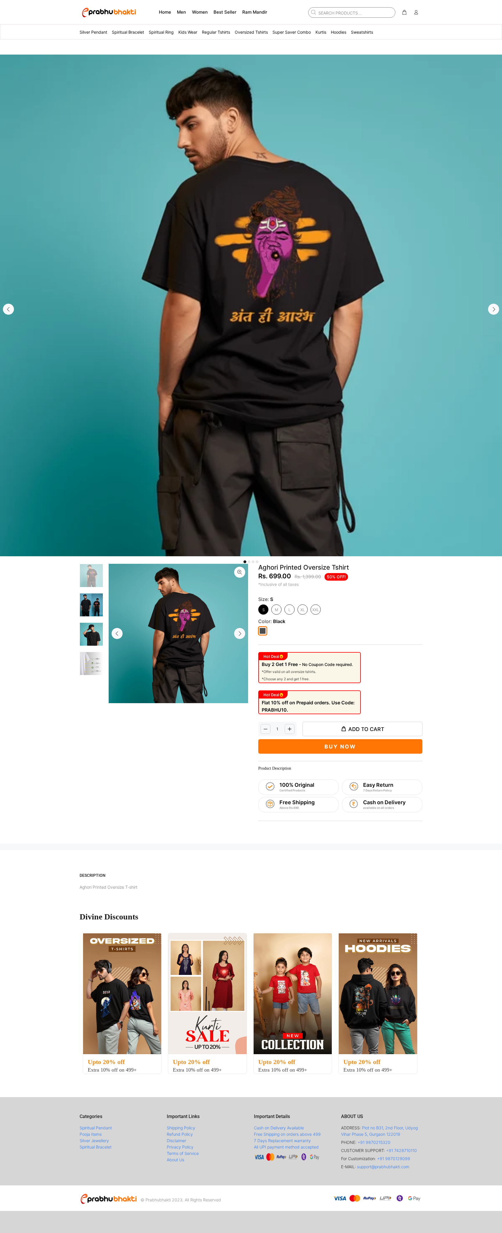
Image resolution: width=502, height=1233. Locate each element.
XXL (315, 609)
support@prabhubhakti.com (383, 1166)
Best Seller (225, 12)
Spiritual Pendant (96, 1127)
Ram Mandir (254, 12)
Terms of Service (183, 1153)
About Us (175, 1159)
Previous (8, 309)
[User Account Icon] (416, 12)
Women (200, 12)
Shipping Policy (181, 1127)
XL (302, 609)
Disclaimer (176, 1140)
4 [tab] (257, 561)
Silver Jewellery (94, 1140)
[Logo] (109, 1198)
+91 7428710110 (401, 1150)
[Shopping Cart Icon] (404, 12)
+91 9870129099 (393, 1158)
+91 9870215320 (374, 1142)
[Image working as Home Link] (109, 12)
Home (165, 12)
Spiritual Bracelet (96, 1146)
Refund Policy (180, 1134)
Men (181, 12)
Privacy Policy (180, 1146)
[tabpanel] (251, 305)
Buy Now (340, 747)
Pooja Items (91, 1134)
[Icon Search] (313, 12)
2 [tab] (249, 561)
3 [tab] (253, 561)
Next (493, 309)
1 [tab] (244, 561)
